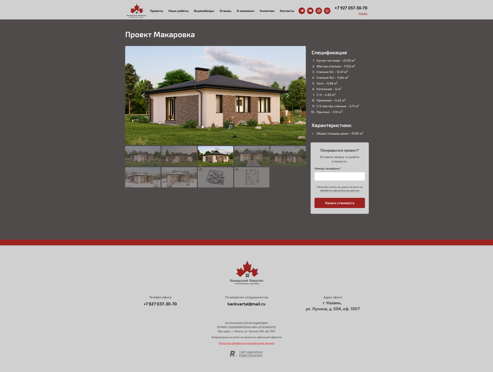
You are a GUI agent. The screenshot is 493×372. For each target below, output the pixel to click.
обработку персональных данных (339, 190)
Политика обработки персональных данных (246, 343)
